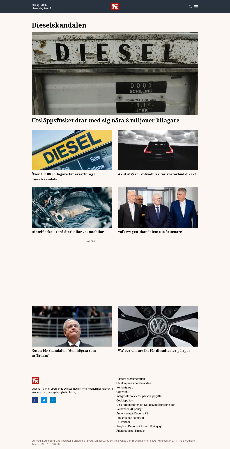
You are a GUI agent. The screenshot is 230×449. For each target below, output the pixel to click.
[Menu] (196, 6)
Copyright (122, 392)
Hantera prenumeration (130, 379)
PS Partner (123, 422)
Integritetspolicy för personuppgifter (139, 396)
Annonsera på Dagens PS (132, 413)
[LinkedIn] (53, 400)
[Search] (190, 6)
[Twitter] (44, 400)
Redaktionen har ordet (130, 417)
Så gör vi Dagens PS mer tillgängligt (139, 426)
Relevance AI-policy (129, 409)
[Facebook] (35, 400)
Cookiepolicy (124, 400)
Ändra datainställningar (130, 430)
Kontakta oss (124, 387)
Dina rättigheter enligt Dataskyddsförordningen (145, 405)
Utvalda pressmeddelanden (133, 383)
